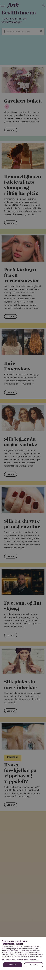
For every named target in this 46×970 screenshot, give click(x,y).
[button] (23, 959)
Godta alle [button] (12, 965)
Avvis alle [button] (33, 965)
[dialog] (23, 953)
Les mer (39, 956)
